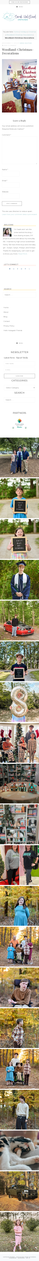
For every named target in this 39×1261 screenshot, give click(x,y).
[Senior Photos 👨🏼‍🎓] (19, 620)
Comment (6, 135)
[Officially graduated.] (19, 457)
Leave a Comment (9, 45)
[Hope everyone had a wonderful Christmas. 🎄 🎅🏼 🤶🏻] (19, 743)
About (6, 312)
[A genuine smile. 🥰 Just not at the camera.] (19, 1028)
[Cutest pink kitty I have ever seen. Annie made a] (19, 1232)
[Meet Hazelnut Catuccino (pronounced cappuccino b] (19, 1150)
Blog (5, 317)
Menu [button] (21, 6)
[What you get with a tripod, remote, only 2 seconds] (19, 946)
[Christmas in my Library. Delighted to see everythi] (19, 824)
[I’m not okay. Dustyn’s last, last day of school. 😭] (19, 661)
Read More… (23, 254)
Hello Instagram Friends (13, 330)
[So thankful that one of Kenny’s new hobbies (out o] (19, 1191)
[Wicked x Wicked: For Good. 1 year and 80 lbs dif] (19, 865)
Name (5, 169)
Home (16, 32)
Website (5, 192)
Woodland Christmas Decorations (19, 35)
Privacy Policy (9, 326)
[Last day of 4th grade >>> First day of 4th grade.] (19, 498)
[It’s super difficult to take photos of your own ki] (19, 1069)
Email (4, 181)
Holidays (23, 32)
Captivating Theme (22, 1257)
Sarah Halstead (19, 17)
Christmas (32, 32)
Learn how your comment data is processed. (19, 214)
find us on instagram (19, 2)
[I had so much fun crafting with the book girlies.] (19, 783)
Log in (28, 1258)
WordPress (21, 1258)
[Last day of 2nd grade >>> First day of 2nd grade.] (19, 539)
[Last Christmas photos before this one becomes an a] (19, 1110)
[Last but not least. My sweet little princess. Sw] (19, 906)
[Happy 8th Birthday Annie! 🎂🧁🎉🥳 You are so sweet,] (19, 702)
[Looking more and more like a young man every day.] (19, 987)
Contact (7, 321)
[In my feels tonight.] (19, 580)
